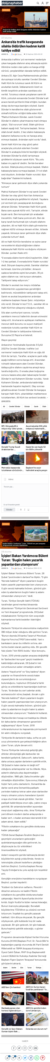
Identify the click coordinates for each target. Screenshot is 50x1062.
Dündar (27, 406)
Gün (21, 967)
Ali (4, 406)
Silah (44, 406)
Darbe (14, 967)
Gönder (9, 509)
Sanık (36, 406)
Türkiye (38, 967)
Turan (29, 967)
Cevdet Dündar (14, 406)
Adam (5, 967)
